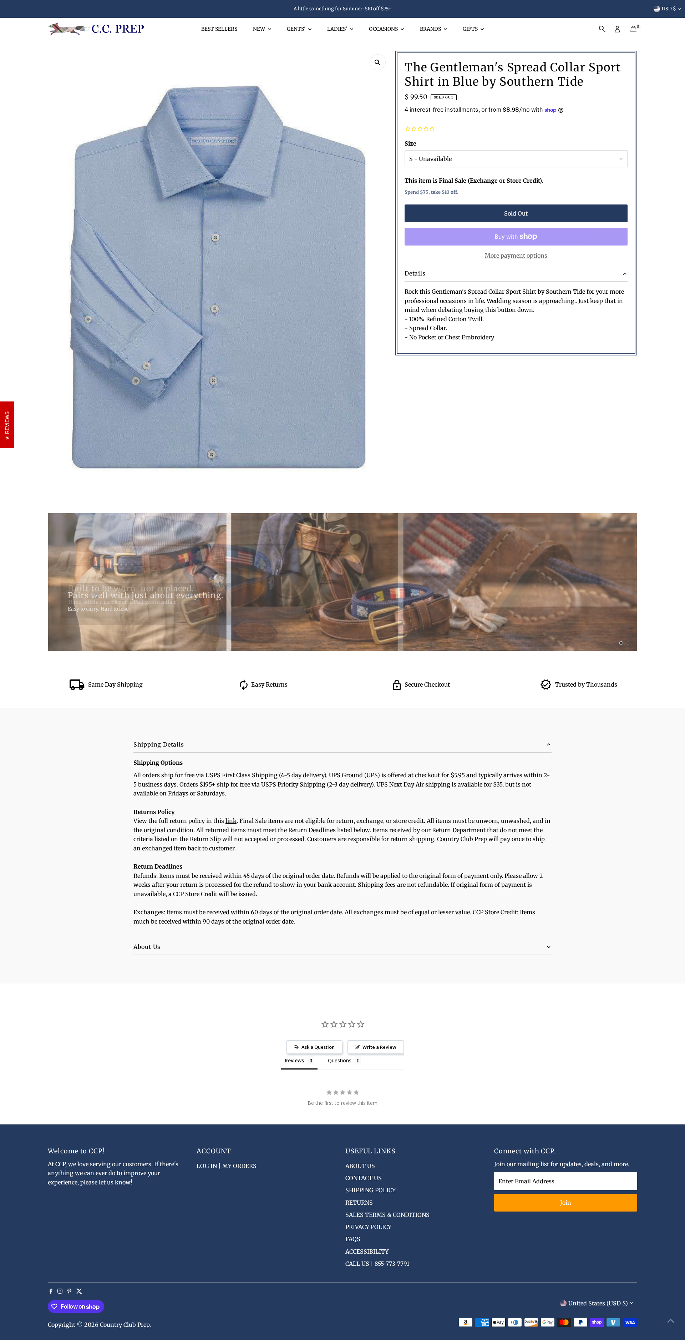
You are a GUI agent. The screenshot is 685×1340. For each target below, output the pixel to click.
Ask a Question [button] (318, 1047)
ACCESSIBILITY (367, 1251)
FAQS (352, 1239)
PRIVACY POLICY (368, 1226)
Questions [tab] (339, 1060)
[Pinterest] (69, 1291)
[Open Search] (602, 29)
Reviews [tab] (294, 1060)
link (231, 820)
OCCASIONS (384, 29)
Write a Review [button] (379, 1047)
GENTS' (296, 29)
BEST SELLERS (219, 29)
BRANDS (431, 29)
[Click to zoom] (378, 62)
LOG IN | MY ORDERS (227, 1165)
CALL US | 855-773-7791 (377, 1263)
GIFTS (471, 29)
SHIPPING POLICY (370, 1190)
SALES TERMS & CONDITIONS (387, 1214)
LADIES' (337, 29)
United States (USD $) (598, 1303)
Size (410, 143)
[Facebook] (51, 1291)
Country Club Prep (124, 1324)
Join (565, 1202)
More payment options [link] (516, 255)
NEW (259, 29)
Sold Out (516, 213)
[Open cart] (633, 29)
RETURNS (359, 1202)
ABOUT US (360, 1165)
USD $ (669, 9)
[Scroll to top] (671, 1320)
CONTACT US (363, 1178)
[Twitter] (79, 1291)
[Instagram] (60, 1291)
